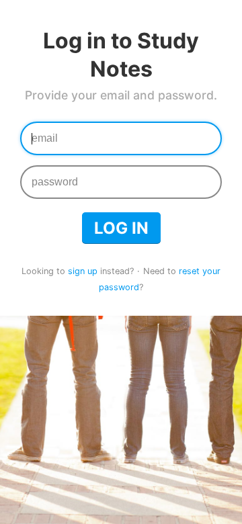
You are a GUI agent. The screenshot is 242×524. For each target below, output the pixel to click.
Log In (121, 228)
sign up (82, 271)
